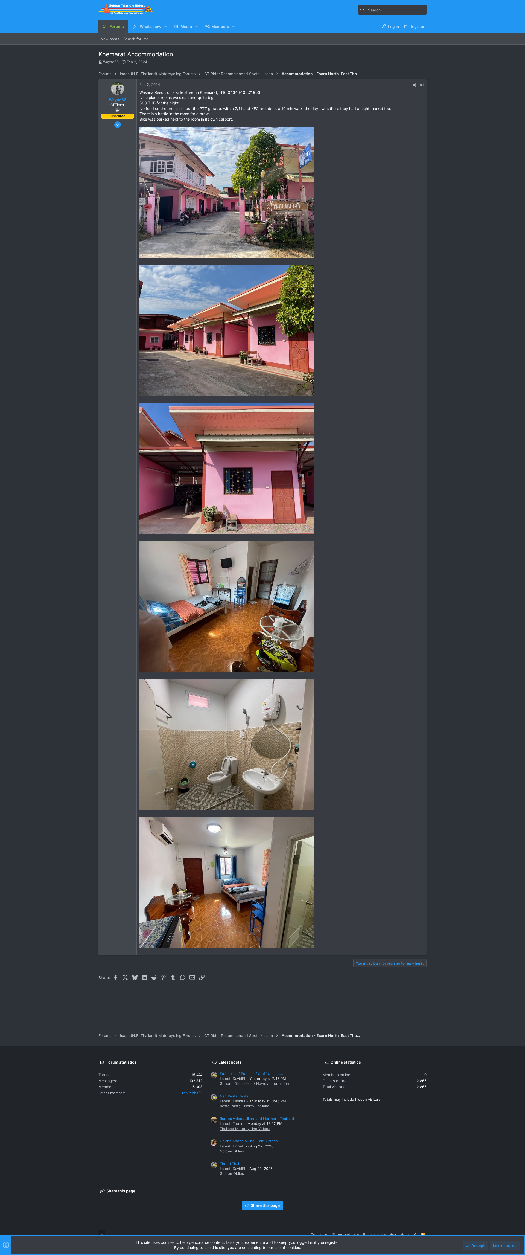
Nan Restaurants (234, 1096)
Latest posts (229, 1062)
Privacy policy (374, 1234)
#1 (422, 85)
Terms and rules (346, 1234)
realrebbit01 (192, 1093)
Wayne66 (111, 62)
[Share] (414, 85)
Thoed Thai (229, 1163)
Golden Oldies (232, 1151)
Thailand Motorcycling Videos (245, 1128)
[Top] (415, 1234)
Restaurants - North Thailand (244, 1106)
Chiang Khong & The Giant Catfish (249, 1141)
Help (393, 1234)
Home (406, 1234)
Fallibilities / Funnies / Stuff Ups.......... (252, 1073)
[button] (165, 26)
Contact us (320, 1234)
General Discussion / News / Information (254, 1083)
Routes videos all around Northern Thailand (257, 1118)
